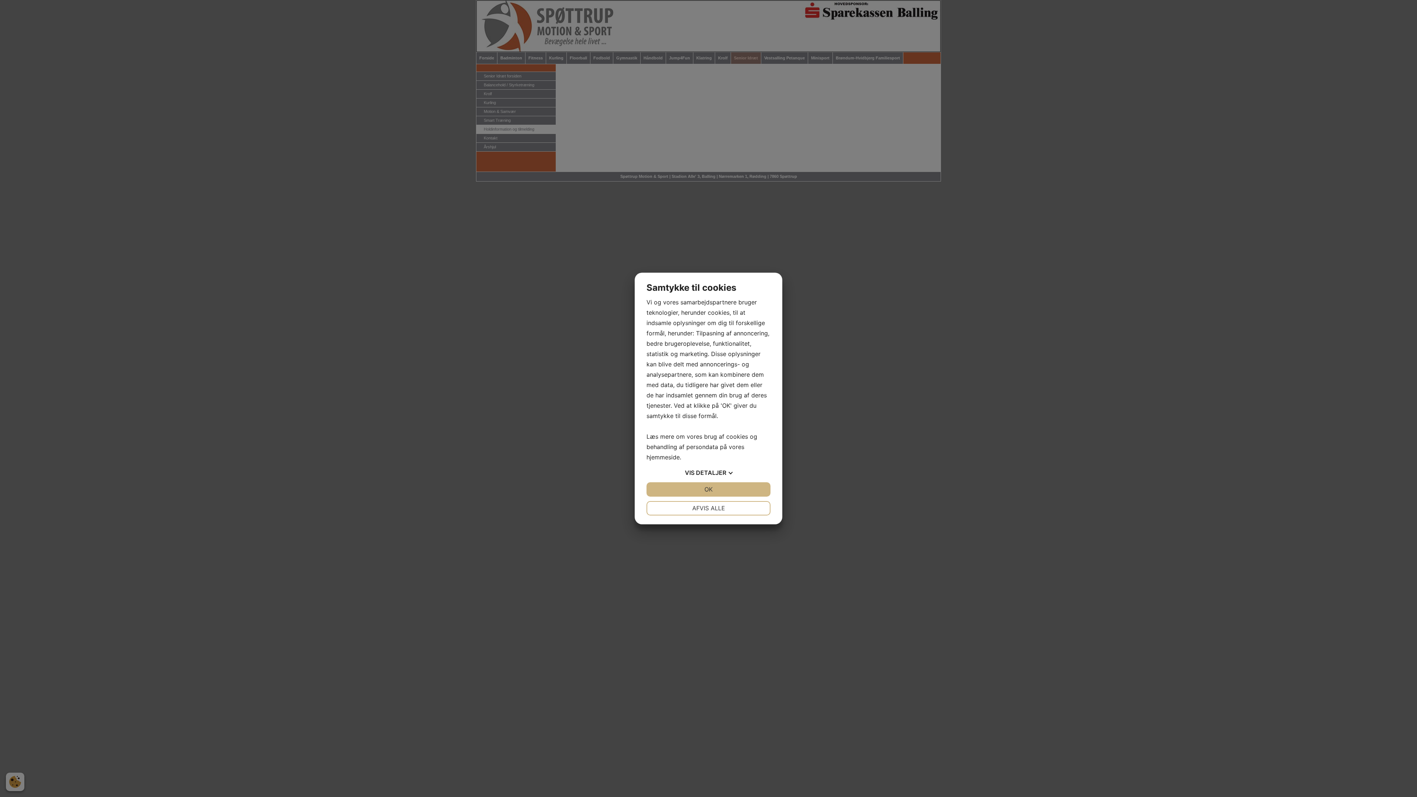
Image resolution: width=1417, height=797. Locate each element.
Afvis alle (708, 508)
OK (708, 489)
